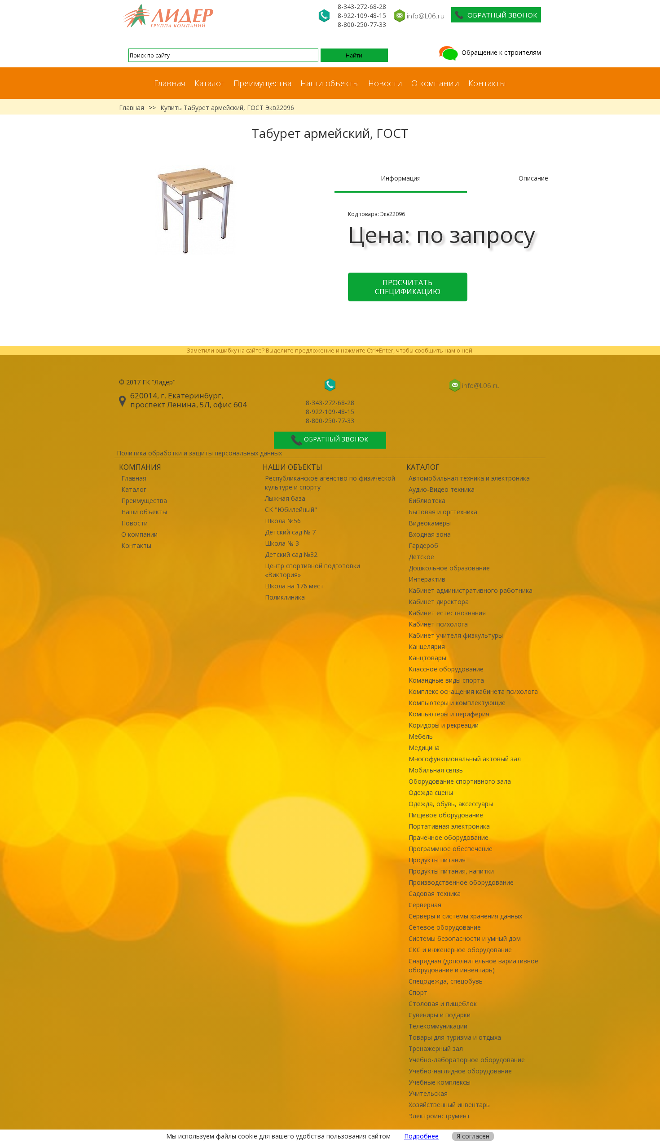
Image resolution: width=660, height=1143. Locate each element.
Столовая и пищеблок (443, 1003)
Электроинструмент (439, 1116)
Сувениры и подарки (440, 1015)
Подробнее (421, 1136)
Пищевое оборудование (446, 815)
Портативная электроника (449, 826)
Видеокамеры (430, 523)
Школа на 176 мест (294, 586)
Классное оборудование (446, 669)
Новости (385, 83)
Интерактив (427, 579)
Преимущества (262, 83)
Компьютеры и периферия (449, 714)
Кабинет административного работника (470, 590)
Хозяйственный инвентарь (449, 1104)
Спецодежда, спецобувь (446, 981)
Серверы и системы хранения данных (465, 916)
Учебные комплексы (440, 1082)
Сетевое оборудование (445, 927)
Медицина (424, 747)
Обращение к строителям (500, 52)
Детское (421, 556)
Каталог (209, 83)
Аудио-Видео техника (442, 489)
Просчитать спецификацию (407, 287)
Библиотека (427, 500)
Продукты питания (437, 860)
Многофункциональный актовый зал (465, 759)
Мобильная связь (436, 770)
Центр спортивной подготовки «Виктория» (312, 570)
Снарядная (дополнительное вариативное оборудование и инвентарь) (473, 965)
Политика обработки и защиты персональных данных (199, 453)
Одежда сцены (431, 792)
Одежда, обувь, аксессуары (451, 803)
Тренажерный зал (436, 1048)
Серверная (425, 904)
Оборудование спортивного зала (460, 781)
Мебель (421, 736)
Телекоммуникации (438, 1026)
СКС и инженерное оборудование (460, 949)
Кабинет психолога (438, 624)
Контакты (487, 83)
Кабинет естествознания (447, 613)
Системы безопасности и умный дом (465, 938)
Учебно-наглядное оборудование (460, 1071)
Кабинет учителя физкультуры (456, 635)
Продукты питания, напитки (451, 871)
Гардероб (423, 545)
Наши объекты (329, 83)
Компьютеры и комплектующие (457, 702)
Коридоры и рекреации (444, 725)
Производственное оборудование (461, 882)
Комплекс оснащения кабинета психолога (473, 691)
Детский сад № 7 (290, 532)
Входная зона (430, 534)
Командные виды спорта (446, 680)
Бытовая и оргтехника (443, 512)
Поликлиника (285, 597)
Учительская (428, 1093)
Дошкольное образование (449, 568)
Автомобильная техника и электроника (469, 478)
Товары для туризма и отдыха (455, 1037)
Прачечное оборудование (448, 837)
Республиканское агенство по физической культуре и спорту (330, 482)
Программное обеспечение (451, 848)
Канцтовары (427, 657)
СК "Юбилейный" (291, 509)
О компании (435, 83)
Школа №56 (283, 520)
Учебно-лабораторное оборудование (467, 1059)
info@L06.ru (425, 15)
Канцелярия (427, 646)
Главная (169, 83)
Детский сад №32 (291, 554)
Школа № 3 (282, 543)
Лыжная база (285, 498)
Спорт (418, 992)
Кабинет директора (439, 601)
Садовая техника (435, 893)
